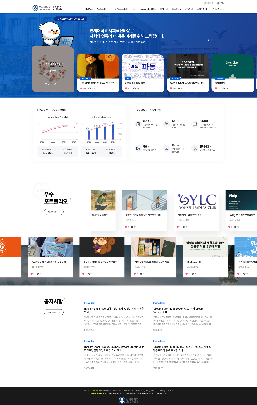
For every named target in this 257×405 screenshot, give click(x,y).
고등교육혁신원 (130, 393)
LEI (134, 9)
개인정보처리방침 (96, 393)
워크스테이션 (102, 9)
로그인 (222, 3)
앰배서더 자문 (218, 9)
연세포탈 (160, 393)
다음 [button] (214, 40)
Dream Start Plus (148, 9)
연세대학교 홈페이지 (111, 393)
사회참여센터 (146, 393)
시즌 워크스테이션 (120, 9)
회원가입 (210, 3)
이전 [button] (208, 40)
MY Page (89, 9)
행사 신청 (164, 9)
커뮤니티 (189, 9)
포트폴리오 (176, 9)
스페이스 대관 (203, 9)
